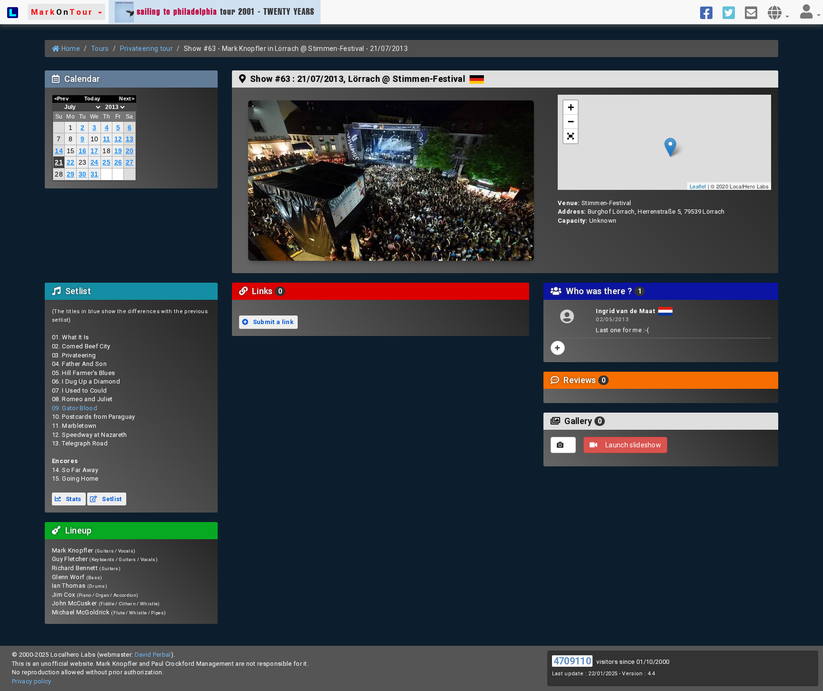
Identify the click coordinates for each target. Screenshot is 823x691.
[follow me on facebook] (710, 12)
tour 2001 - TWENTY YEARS (225, 11)
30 (83, 174)
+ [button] (571, 107)
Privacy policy (31, 681)
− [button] (571, 122)
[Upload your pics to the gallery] (563, 445)
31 (94, 174)
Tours (100, 48)
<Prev (61, 98)
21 (59, 162)
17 (94, 151)
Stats (72, 499)
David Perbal (153, 654)
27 (130, 162)
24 (94, 162)
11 (106, 139)
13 (130, 139)
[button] (66, 12)
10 (94, 139)
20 (130, 151)
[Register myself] (558, 348)
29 (71, 174)
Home (70, 48)
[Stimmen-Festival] (391, 180)
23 (83, 162)
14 (59, 151)
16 (83, 151)
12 (118, 139)
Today (92, 98)
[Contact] (754, 12)
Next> (126, 98)
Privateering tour (146, 48)
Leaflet (698, 186)
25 (106, 162)
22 (71, 162)
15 (71, 151)
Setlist (111, 499)
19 (118, 151)
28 (59, 174)
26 (118, 162)
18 (106, 151)
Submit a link (272, 322)
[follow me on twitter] (732, 12)
